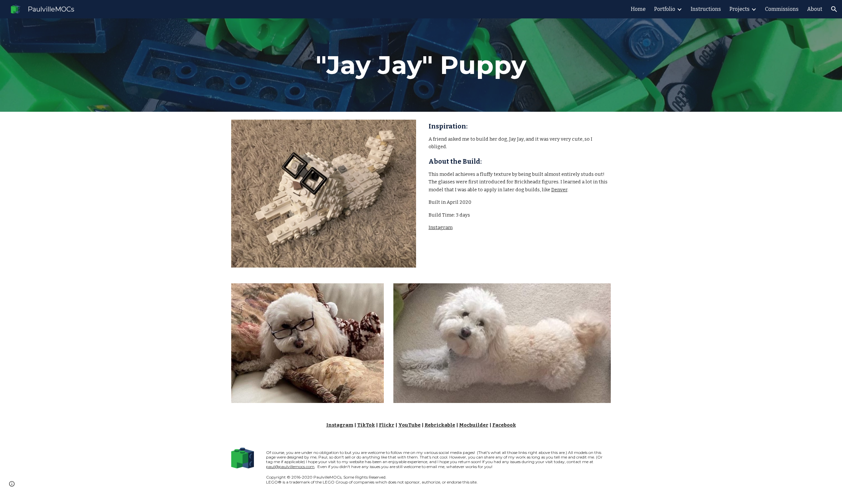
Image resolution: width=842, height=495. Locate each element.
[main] (421, 65)
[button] (834, 9)
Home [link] (638, 9)
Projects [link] (740, 9)
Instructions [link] (706, 9)
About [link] (814, 9)
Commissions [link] (782, 9)
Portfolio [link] (664, 9)
